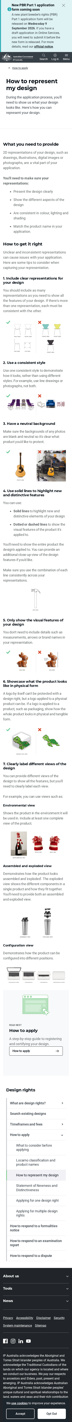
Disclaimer (43, 1318)
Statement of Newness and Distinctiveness (36, 1188)
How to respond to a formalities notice (33, 1228)
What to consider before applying (34, 1147)
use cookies (19, 1403)
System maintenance (17, 1325)
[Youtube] (28, 1341)
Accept (20, 1414)
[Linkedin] (20, 1341)
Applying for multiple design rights (37, 1213)
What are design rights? (28, 1103)
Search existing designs (28, 1114)
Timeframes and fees (26, 1124)
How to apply (20, 68)
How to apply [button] (21, 1051)
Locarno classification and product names (35, 1162)
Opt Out (51, 1414)
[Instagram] (13, 1341)
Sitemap (40, 1325)
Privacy (8, 1318)
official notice (43, 46)
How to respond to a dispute (31, 1256)
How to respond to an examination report (36, 1243)
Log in (55, 59)
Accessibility (24, 1318)
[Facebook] (5, 1341)
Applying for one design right (37, 1200)
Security (59, 1318)
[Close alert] (63, 5)
